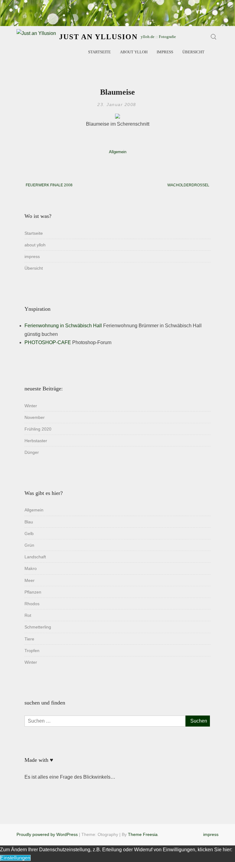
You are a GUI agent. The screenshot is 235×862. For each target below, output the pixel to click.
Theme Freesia (143, 834)
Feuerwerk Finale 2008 (49, 185)
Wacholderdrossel (188, 185)
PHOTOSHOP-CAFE (47, 342)
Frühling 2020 (37, 429)
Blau (28, 521)
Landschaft (35, 556)
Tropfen (31, 650)
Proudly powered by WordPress (47, 834)
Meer (29, 580)
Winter (30, 405)
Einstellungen (15, 857)
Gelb (29, 533)
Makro (30, 568)
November (34, 417)
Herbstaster (35, 440)
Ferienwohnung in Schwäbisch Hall (63, 325)
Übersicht (193, 52)
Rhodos (31, 603)
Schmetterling (37, 627)
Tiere (29, 638)
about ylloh (133, 52)
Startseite (99, 52)
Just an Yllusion (98, 37)
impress (165, 52)
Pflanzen (32, 592)
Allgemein (117, 152)
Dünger (31, 452)
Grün (29, 545)
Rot (27, 615)
